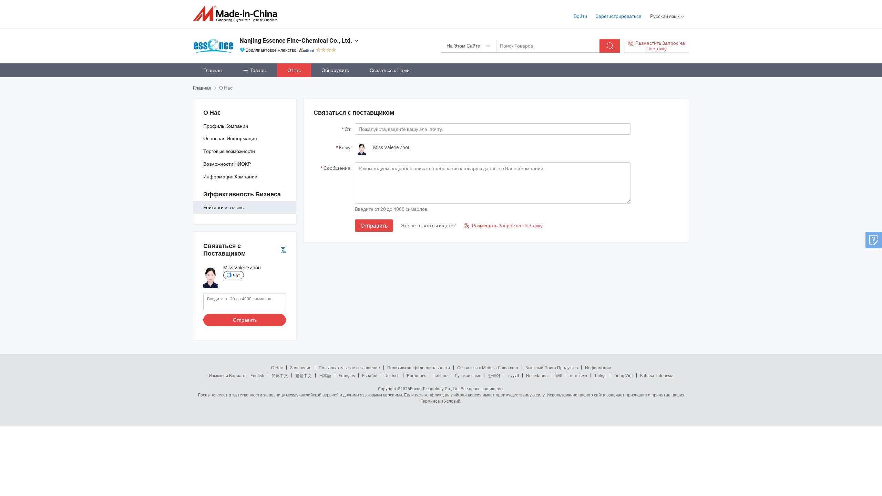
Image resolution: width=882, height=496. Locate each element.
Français (347, 375)
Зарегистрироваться (619, 16)
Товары (258, 70)
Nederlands (536, 375)
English (257, 375)
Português (416, 375)
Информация (598, 367)
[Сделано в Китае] (237, 14)
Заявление (300, 367)
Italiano (440, 375)
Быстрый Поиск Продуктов (551, 367)
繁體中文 (303, 375)
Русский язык (468, 375)
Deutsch (392, 375)
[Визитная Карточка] (283, 249)
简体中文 (279, 375)
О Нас (294, 70)
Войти (580, 16)
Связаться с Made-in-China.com (487, 367)
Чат (236, 275)
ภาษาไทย (578, 375)
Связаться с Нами (390, 70)
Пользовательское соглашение (349, 367)
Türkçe (600, 375)
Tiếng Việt (623, 375)
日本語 (325, 375)
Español (369, 375)
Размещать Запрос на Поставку (503, 225)
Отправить (245, 320)
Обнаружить (335, 70)
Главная (212, 70)
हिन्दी (558, 375)
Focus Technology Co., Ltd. (435, 388)
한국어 (494, 375)
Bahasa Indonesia (657, 375)
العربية (513, 375)
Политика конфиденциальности (418, 367)
